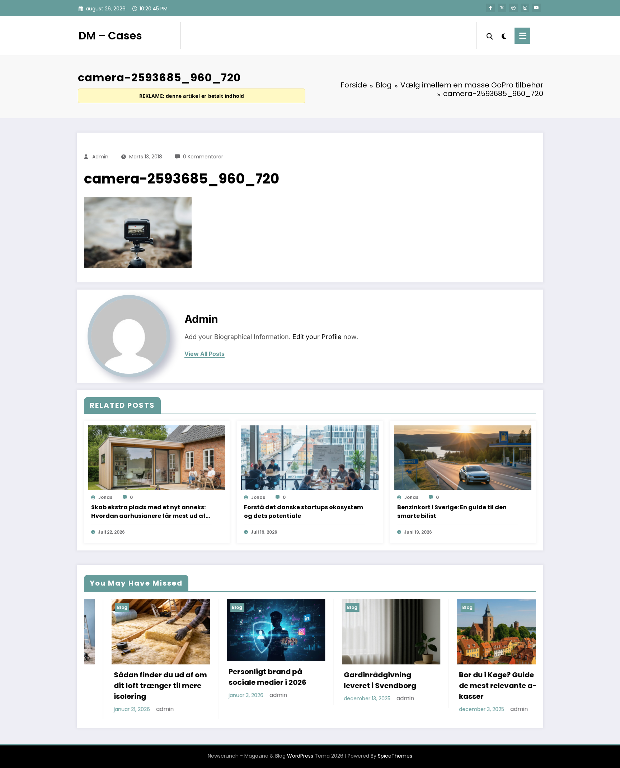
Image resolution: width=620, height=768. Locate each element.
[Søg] (490, 35)
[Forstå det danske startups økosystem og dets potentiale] (309, 457)
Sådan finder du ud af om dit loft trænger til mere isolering (100, 685)
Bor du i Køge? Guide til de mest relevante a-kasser (441, 685)
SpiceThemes (395, 755)
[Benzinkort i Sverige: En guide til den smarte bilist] (462, 457)
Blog (178, 607)
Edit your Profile (317, 336)
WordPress (300, 755)
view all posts (204, 353)
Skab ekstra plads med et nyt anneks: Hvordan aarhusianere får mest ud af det (148, 511)
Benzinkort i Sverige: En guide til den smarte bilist (452, 511)
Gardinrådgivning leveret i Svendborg (321, 680)
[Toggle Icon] (522, 36)
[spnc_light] (503, 35)
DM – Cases (110, 35)
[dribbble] (513, 8)
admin (100, 156)
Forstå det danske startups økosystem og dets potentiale (303, 511)
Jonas (105, 497)
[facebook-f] (490, 8)
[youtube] (536, 8)
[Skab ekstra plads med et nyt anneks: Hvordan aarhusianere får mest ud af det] (156, 457)
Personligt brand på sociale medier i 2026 (208, 677)
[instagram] (525, 8)
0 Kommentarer (203, 156)
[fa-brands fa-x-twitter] (502, 8)
